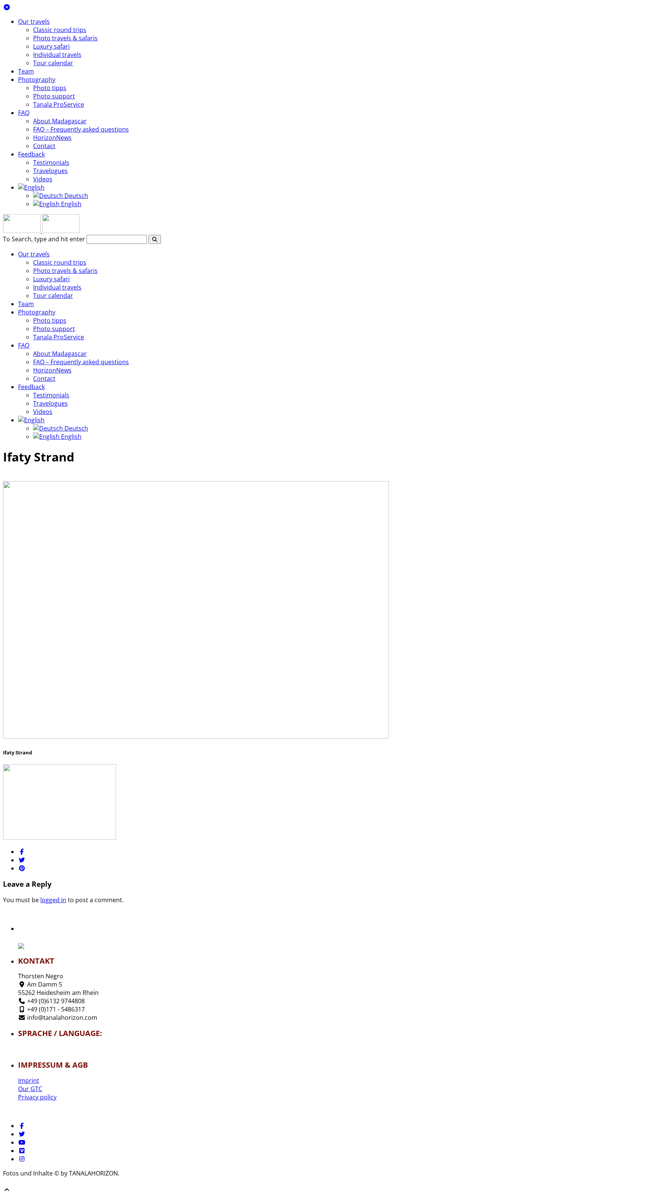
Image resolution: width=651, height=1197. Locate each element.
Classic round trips (59, 30)
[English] (31, 187)
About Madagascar (60, 121)
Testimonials (51, 162)
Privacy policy (37, 1097)
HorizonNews (52, 137)
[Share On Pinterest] (22, 868)
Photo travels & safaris (65, 38)
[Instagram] (22, 1159)
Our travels (34, 21)
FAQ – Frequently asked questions (81, 129)
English (70, 204)
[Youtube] (22, 1142)
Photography (36, 79)
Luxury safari (51, 46)
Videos (42, 179)
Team (26, 71)
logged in (53, 900)
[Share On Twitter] (22, 860)
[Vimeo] (22, 1150)
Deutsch (75, 196)
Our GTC (30, 1089)
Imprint (28, 1080)
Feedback (31, 154)
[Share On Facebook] (22, 852)
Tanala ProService (58, 104)
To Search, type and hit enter (44, 239)
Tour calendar (53, 63)
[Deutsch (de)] (40, 1047)
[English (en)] (40, 1051)
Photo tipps (49, 88)
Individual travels (57, 55)
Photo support (54, 96)
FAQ (23, 113)
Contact (44, 146)
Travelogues (50, 171)
